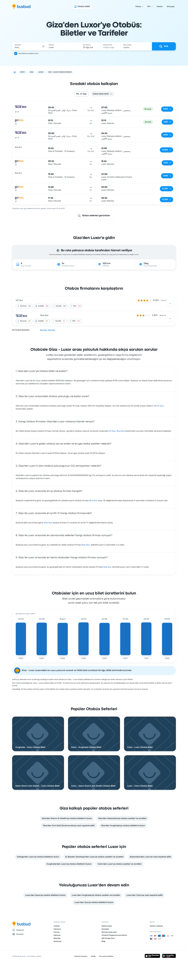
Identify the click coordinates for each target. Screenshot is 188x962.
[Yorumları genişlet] (170, 303)
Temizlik (58, 306)
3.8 (29, 321)
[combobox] (26, 46)
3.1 (64, 321)
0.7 (79, 321)
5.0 (29, 306)
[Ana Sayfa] (14, 72)
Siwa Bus (51, 330)
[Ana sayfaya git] (21, 6)
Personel (23, 306)
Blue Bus (44, 315)
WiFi (74, 306)
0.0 (47, 306)
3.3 (47, 321)
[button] (43, 46)
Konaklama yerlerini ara (28, 53)
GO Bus (19, 300)
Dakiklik (41, 306)
